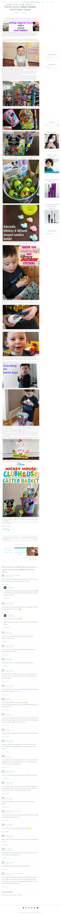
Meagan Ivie (8, 797)
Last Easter (4, 39)
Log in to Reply (5, 584)
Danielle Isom (8, 740)
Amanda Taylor (9, 670)
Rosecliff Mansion (23, 427)
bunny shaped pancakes (33, 431)
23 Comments (22, 12)
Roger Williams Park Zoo (14, 427)
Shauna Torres (8, 685)
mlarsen (9, 587)
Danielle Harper (8, 782)
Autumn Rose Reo (9, 771)
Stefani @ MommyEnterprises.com (12, 811)
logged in (10, 895)
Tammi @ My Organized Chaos (12, 575)
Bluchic (40, 912)
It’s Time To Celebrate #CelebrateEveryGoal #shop (20, 552)
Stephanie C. (8, 835)
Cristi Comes (8, 824)
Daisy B (7, 698)
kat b (6, 755)
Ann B (7, 714)
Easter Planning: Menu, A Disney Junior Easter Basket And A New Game (20, 7)
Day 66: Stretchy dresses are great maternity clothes (8, 550)
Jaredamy (7, 632)
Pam (6, 729)
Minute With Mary (28, 912)
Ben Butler (8, 658)
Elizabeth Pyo (8, 603)
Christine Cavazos (9, 862)
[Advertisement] (53, 13)
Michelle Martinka (9, 645)
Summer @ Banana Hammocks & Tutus (13, 873)
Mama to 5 (8, 848)
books (24, 76)
